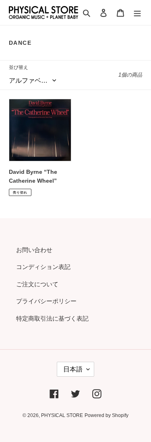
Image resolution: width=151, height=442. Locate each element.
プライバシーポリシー (46, 301)
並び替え (18, 67)
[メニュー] (137, 12)
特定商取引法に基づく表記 (52, 318)
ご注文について (37, 284)
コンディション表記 (43, 266)
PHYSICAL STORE (62, 415)
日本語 (73, 369)
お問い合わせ (34, 249)
